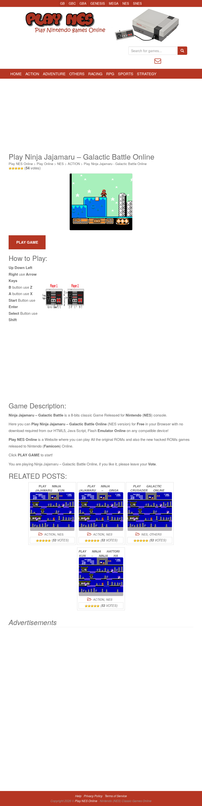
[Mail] (157, 60)
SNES (137, 3)
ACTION (32, 73)
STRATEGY (146, 73)
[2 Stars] (13, 168)
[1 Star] (10, 168)
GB (62, 3)
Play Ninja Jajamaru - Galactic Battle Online (115, 163)
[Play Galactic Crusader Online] (149, 511)
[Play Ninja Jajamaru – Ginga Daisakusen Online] (101, 511)
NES (125, 3)
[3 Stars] (16, 168)
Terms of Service (116, 796)
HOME (16, 73)
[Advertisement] (101, 115)
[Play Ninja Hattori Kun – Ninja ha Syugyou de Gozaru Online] (101, 576)
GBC (72, 3)
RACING (95, 73)
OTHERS (76, 73)
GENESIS (97, 3)
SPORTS (125, 73)
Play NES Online (21, 163)
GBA (83, 3)
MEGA (113, 3)
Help (78, 796)
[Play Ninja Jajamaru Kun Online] (52, 511)
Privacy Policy (93, 796)
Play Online (45, 163)
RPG (110, 73)
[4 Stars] (18, 168)
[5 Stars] (21, 168)
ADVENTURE (54, 73)
